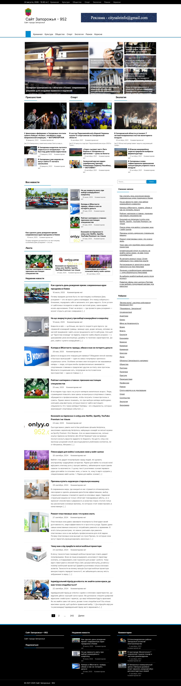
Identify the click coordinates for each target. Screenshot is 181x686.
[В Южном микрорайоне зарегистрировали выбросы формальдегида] (120, 155)
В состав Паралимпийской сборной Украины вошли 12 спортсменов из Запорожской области (89, 135)
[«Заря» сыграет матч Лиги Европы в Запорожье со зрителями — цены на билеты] (75, 155)
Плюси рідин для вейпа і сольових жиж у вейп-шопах (68, 270)
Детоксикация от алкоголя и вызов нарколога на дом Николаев (135, 265)
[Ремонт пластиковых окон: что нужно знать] (36, 531)
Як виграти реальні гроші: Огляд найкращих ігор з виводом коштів (134, 259)
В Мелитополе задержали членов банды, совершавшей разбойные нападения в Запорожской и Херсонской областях (139, 51)
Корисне (117, 2)
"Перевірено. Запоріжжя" (130, 308)
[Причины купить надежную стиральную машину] (98, 261)
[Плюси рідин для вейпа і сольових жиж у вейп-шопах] (68, 261)
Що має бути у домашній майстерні (45, 87)
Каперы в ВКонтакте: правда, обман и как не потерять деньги (91, 206)
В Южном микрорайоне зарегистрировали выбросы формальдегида (140, 151)
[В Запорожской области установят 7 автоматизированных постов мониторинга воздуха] (135, 128)
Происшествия (126, 379)
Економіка (124, 338)
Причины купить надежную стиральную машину (97, 270)
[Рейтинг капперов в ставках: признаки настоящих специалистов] (75, 227)
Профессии (124, 383)
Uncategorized (126, 312)
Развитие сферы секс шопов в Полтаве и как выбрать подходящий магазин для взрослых (137, 284)
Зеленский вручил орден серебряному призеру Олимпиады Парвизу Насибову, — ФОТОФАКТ (97, 164)
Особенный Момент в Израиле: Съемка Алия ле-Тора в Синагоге (105, 62)
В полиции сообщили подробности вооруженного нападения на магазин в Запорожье (138, 64)
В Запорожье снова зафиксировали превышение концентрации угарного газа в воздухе (141, 164)
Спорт (87, 2)
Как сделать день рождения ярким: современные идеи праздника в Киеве (43, 234)
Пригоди (123, 375)
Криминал (54, 2)
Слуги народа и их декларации (133, 390)
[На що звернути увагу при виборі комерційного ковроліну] (75, 200)
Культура (66, 2)
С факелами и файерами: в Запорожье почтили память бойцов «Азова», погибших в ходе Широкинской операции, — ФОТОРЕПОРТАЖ (45, 135)
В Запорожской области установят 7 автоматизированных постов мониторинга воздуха (133, 135)
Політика (123, 368)
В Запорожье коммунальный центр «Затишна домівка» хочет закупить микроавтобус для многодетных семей (140, 668)
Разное (107, 2)
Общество (77, 2)
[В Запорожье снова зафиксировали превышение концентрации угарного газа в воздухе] (120, 167)
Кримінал (124, 345)
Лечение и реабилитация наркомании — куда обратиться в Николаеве (136, 271)
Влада (122, 327)
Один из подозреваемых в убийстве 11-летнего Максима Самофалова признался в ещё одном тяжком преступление (139, 90)
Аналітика (124, 316)
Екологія (123, 334)
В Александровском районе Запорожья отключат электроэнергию (139, 641)
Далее (81, 615)
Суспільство (125, 398)
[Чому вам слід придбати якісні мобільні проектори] (36, 563)
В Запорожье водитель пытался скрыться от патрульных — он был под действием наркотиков (52, 149)
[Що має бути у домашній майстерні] (56, 68)
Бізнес (122, 319)
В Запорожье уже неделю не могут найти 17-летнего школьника (50, 161)
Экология (97, 2)
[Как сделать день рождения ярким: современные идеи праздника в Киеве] (47, 209)
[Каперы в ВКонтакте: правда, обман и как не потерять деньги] (75, 214)
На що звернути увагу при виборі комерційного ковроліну (92, 192)
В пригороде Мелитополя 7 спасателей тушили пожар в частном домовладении (140, 654)
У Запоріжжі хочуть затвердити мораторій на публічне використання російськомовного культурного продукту (105, 90)
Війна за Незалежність (129, 323)
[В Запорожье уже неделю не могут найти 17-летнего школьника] (30, 166)
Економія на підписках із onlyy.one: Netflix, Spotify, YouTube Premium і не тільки (93, 234)
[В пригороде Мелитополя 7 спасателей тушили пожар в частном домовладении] (122, 653)
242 (72, 615)
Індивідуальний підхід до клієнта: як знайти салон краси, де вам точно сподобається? (135, 252)
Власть (122, 331)
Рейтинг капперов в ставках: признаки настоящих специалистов (93, 220)
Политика (124, 372)
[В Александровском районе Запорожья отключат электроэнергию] (122, 640)
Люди (122, 357)
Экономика (124, 405)
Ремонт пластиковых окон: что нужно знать (73, 513)
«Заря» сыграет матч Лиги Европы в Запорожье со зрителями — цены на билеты (96, 151)
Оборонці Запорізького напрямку (134, 360)
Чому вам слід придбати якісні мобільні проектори (76, 546)
